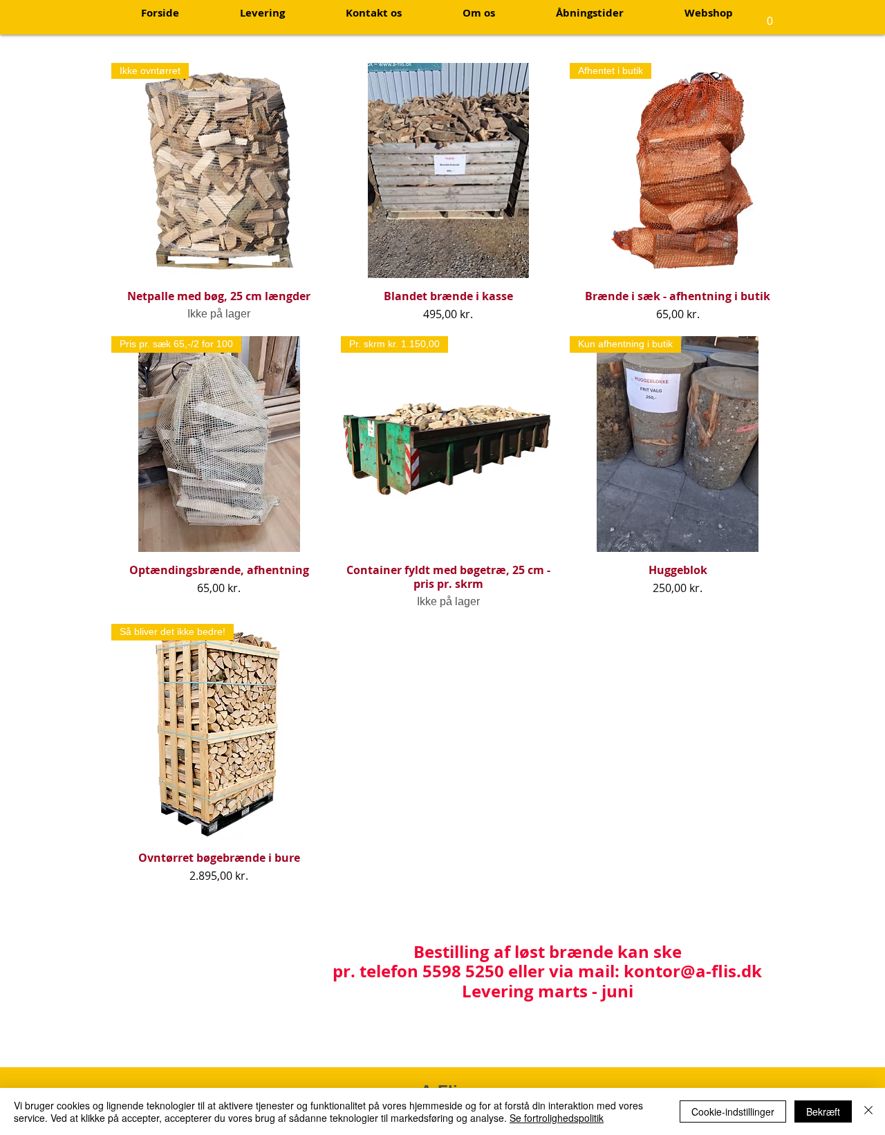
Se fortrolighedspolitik (557, 1118)
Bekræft (823, 1111)
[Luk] (868, 1111)
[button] (769, 16)
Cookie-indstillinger (732, 1111)
